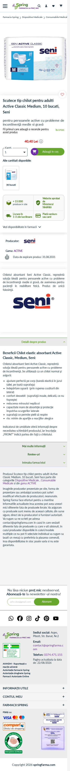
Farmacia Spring (10, 17)
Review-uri (34, 454)
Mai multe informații (33, 446)
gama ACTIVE (28, 483)
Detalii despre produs (33, 341)
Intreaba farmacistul (33, 462)
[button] (41, 141)
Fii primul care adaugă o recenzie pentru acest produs (26, 131)
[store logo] (17, 6)
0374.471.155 (53, 654)
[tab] (33, 342)
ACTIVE (18, 250)
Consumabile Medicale (57, 17)
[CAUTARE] (40, 6)
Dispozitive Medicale (32, 17)
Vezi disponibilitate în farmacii (20, 227)
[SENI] (29, 241)
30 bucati (11, 184)
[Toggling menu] (5, 6)
